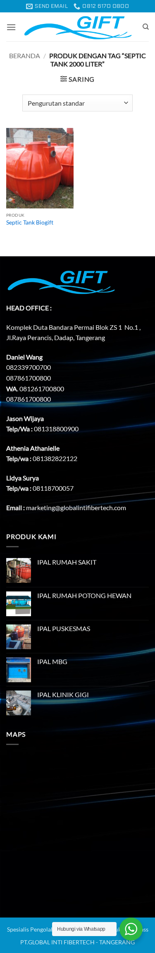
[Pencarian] (146, 27)
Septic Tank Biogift (29, 222)
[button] (11, 27)
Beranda (24, 55)
